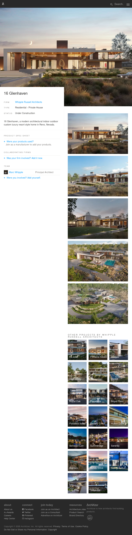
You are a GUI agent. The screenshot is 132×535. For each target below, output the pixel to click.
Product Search (76, 512)
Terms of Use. (68, 526)
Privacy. (57, 526)
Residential (20, 107)
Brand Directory (76, 515)
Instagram (29, 518)
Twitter (27, 512)
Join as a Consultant (50, 512)
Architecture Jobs (77, 509)
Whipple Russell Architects (28, 102)
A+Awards (9, 512)
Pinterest (28, 515)
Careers (7, 515)
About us (8, 509)
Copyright (52, 529)
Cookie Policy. (82, 526)
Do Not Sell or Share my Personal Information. (25, 529)
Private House (35, 107)
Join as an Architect (50, 509)
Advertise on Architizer (51, 515)
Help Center (9, 518)
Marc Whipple (16, 172)
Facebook (29, 509)
